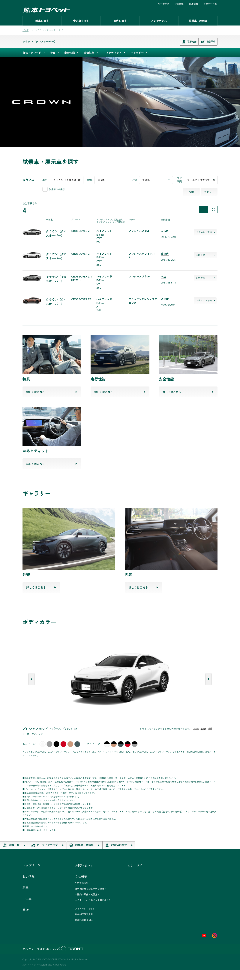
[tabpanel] (120, 102)
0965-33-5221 (168, 305)
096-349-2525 (168, 259)
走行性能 (69, 52)
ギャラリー (137, 52)
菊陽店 (165, 254)
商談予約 (210, 41)
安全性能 (89, 52)
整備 (25, 910)
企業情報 (179, 4)
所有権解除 (163, 4)
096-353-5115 (168, 282)
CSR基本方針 (81, 883)
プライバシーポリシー (86, 908)
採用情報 (193, 4)
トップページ (31, 865)
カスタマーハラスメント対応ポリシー (93, 901)
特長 (52, 52)
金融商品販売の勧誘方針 (87, 894)
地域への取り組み (84, 919)
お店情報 (28, 876)
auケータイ (135, 865)
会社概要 (81, 876)
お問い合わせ (210, 4)
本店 (163, 276)
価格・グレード (32, 52)
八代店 (165, 299)
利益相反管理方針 (84, 914)
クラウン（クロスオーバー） (39, 41)
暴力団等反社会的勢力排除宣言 (90, 888)
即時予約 (200, 254)
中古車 (27, 898)
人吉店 (165, 231)
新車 (25, 887)
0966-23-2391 (168, 237)
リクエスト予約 (204, 232)
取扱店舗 (192, 41)
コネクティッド (112, 52)
